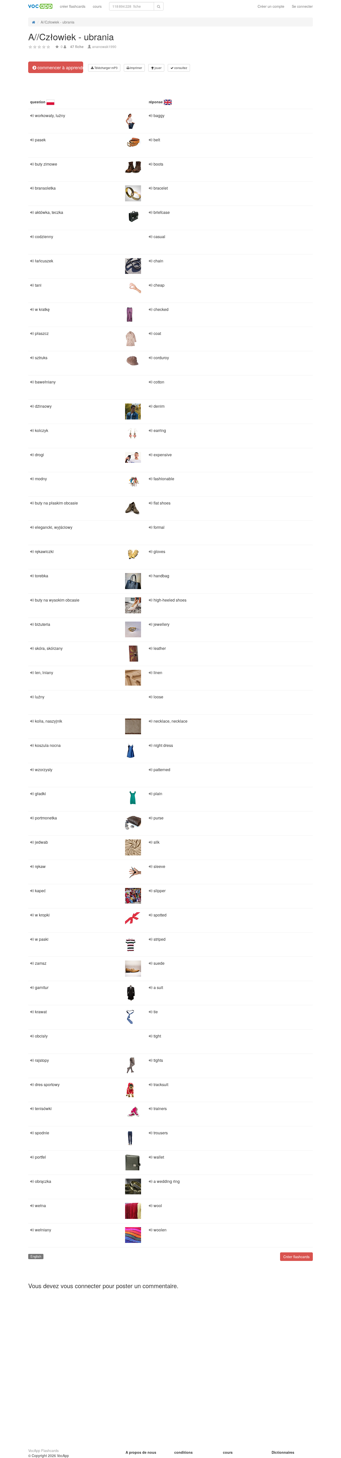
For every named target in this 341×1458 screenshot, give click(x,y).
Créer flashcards (296, 1256)
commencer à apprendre (59, 67)
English (35, 1256)
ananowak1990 (104, 46)
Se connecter (302, 6)
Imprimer (135, 68)
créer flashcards (72, 6)
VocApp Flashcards (43, 1450)
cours (97, 6)
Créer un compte (271, 6)
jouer (158, 68)
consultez (180, 68)
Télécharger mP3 (106, 68)
